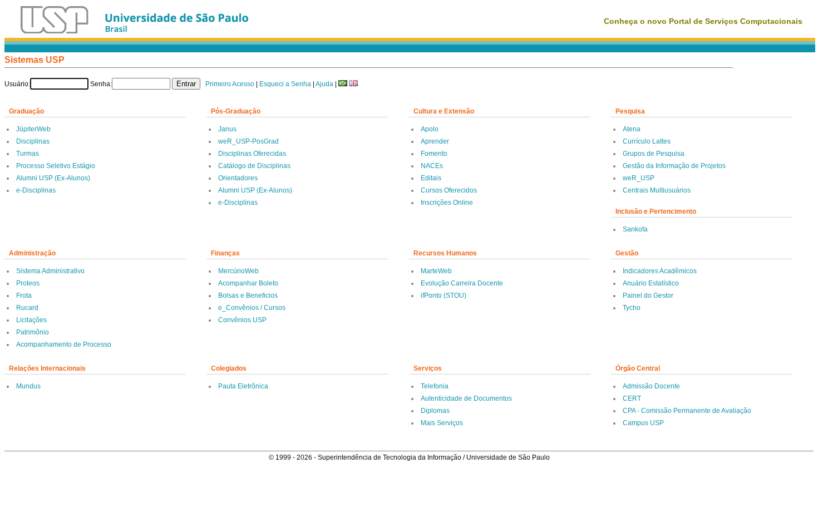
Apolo (429, 129)
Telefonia (435, 386)
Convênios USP (242, 320)
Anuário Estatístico (651, 283)
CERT (632, 398)
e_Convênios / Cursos (251, 308)
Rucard (27, 308)
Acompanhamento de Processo (63, 344)
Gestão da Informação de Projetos (674, 166)
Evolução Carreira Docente (462, 283)
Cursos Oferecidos (449, 190)
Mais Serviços (442, 423)
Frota (24, 295)
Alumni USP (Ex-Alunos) (53, 178)
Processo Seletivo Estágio (55, 166)
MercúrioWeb (238, 271)
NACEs (432, 166)
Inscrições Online (447, 202)
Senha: (101, 84)
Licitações (31, 320)
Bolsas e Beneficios (248, 295)
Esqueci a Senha (285, 84)
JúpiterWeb (33, 129)
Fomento (434, 153)
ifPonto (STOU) (443, 295)
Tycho (631, 308)
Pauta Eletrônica (243, 386)
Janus (227, 129)
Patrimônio (32, 332)
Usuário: (17, 84)
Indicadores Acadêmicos (660, 271)
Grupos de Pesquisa (653, 153)
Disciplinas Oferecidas (252, 153)
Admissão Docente (651, 386)
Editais (431, 178)
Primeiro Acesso (229, 84)
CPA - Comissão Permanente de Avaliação (687, 411)
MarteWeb (436, 271)
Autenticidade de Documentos (466, 398)
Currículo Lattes (647, 141)
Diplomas (435, 411)
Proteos (28, 283)
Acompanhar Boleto (248, 283)
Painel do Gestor (648, 295)
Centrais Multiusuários (657, 190)
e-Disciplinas (36, 190)
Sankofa (635, 229)
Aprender (435, 141)
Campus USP (643, 423)
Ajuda (324, 84)
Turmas (27, 153)
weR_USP (638, 178)
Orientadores (238, 178)
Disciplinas (33, 141)
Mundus (28, 386)
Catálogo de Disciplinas (254, 166)
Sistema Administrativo (50, 271)
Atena (631, 129)
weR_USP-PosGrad (248, 141)
